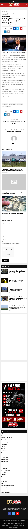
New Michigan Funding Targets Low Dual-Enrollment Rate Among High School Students (18, 298)
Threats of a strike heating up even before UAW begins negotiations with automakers (12, 171)
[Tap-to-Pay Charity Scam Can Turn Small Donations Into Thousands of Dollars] (4, 289)
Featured (3, 446)
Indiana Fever (4, 459)
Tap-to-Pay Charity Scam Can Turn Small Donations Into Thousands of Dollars (17, 289)
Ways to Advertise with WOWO (17, 523)
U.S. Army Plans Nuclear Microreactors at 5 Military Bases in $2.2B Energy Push (16, 280)
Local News (4, 463)
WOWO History (4, 490)
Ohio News (3, 472)
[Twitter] (13, 513)
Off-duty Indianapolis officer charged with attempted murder (12, 192)
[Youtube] (17, 513)
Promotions (4, 479)
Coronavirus (4, 439)
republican (8, 106)
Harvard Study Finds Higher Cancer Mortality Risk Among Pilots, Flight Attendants (17, 271)
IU (3, 106)
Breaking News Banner (6, 437)
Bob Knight (5, 104)
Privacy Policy (15, 525)
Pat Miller (3, 474)
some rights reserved (21, 52)
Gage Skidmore (13, 52)
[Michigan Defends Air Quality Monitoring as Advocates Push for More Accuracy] (4, 307)
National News (7, 16)
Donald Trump (5, 52)
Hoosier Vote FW (5, 457)
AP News (5, 24)
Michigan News (5, 466)
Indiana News (4, 461)
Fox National (4, 450)
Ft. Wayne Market (5, 453)
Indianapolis (20, 104)
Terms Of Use (22, 525)
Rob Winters (4, 481)
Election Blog (4, 442)
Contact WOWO (6, 523)
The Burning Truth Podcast (7, 485)
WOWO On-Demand (6, 492)
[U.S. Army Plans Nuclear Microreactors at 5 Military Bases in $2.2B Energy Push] (4, 280)
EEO (10, 525)
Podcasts (3, 477)
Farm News (4, 444)
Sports (2, 483)
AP (3, 16)
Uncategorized (4, 487)
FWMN (2, 455)
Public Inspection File (13, 527)
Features (3, 448)
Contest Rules (5, 525)
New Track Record (5, 470)
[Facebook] (9, 513)
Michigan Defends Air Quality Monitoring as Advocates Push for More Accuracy (17, 307)
